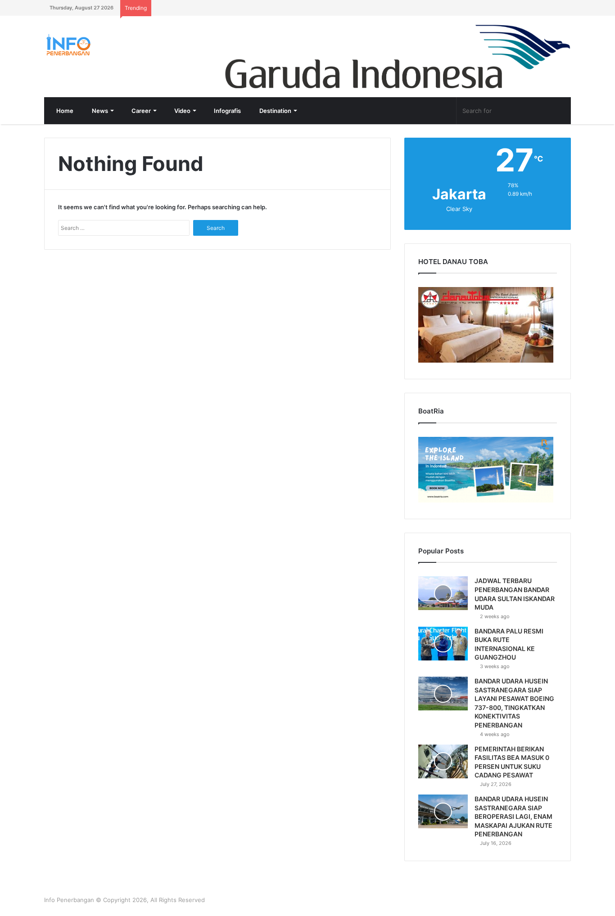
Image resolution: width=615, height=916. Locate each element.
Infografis (227, 110)
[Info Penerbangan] (111, 45)
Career (140, 110)
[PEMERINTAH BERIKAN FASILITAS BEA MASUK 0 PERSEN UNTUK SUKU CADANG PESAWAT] (443, 761)
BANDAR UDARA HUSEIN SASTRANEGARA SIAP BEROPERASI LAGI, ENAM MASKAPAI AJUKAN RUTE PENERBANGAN (513, 816)
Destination (274, 110)
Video (181, 110)
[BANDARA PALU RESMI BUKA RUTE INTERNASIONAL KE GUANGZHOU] (443, 643)
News (99, 110)
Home (64, 110)
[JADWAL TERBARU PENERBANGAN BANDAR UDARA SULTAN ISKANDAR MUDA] (443, 593)
